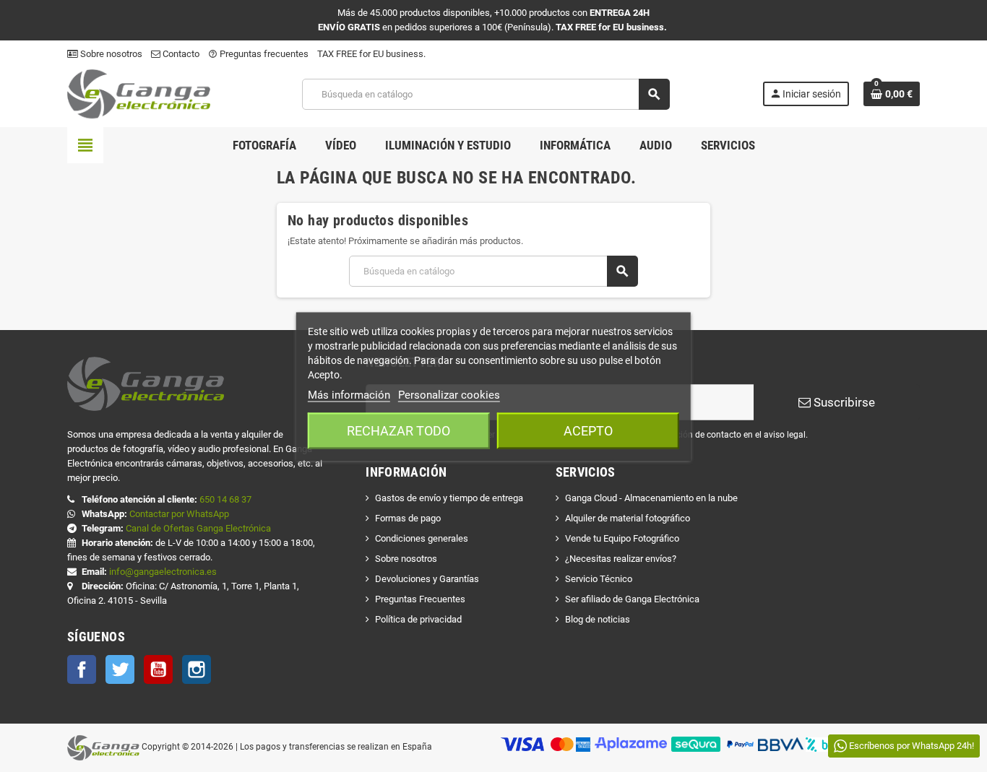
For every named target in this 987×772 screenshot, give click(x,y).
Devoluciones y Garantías (427, 578)
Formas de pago (408, 518)
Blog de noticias (597, 619)
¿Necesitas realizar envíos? (620, 558)
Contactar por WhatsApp (179, 513)
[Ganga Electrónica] (138, 93)
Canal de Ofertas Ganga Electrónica (198, 528)
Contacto (179, 53)
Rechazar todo (398, 430)
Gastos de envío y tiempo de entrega (449, 498)
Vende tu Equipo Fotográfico (622, 538)
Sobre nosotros (110, 53)
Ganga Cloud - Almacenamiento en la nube (651, 498)
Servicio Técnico (598, 578)
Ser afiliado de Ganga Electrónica (632, 599)
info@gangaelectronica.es (163, 571)
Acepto (588, 430)
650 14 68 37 (225, 499)
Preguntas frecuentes (258, 53)
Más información (349, 394)
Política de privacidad (418, 619)
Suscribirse (843, 402)
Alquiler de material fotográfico (627, 518)
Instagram (196, 669)
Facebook (81, 669)
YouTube (158, 669)
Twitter (119, 669)
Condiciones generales (421, 538)
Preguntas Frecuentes (420, 599)
